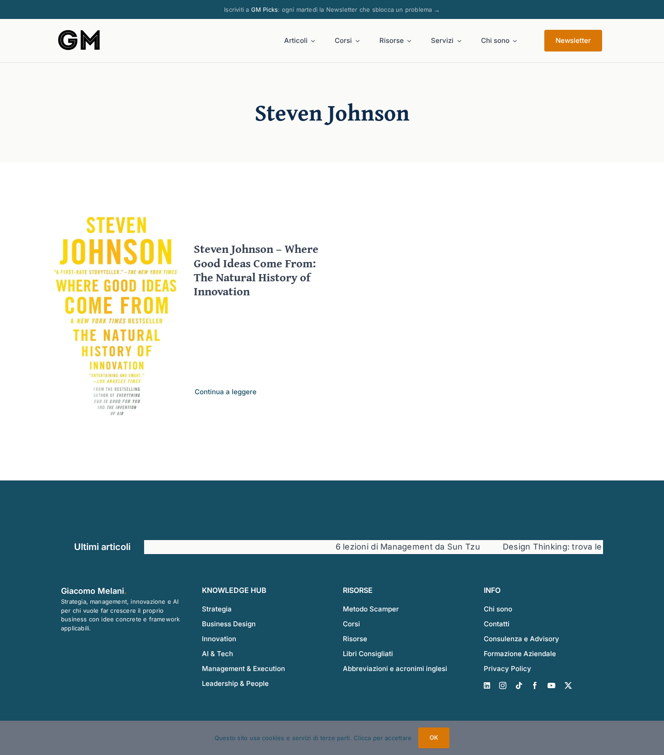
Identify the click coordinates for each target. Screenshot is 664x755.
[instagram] (502, 685)
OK (434, 737)
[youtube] (551, 685)
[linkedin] (487, 685)
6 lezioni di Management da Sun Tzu (384, 546)
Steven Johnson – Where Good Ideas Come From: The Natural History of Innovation (256, 270)
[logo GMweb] (79, 32)
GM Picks (264, 9)
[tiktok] (519, 685)
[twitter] (568, 685)
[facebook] (534, 685)
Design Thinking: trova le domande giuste (562, 546)
